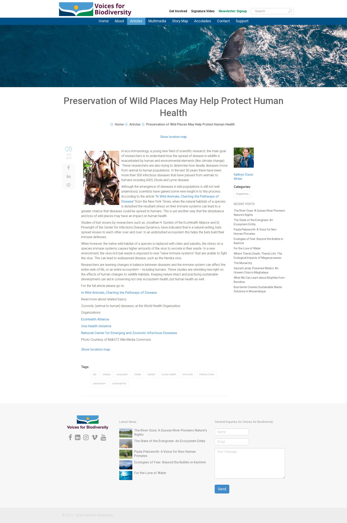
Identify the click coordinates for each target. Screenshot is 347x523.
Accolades (202, 21)
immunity (188, 374)
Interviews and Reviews (140, 25)
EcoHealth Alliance (95, 319)
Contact (223, 21)
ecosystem (122, 374)
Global (137, 374)
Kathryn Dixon (206, 374)
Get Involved (178, 11)
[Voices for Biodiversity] (87, 422)
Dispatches (242, 194)
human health (168, 374)
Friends (119, 25)
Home (104, 21)
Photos (153, 23)
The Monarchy (243, 263)
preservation (99, 383)
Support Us (243, 23)
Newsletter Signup (233, 11)
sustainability (119, 383)
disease (106, 374)
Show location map (173, 137)
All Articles (137, 23)
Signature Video (203, 11)
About (119, 21)
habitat (151, 374)
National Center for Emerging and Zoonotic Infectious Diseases (129, 333)
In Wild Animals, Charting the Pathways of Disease (119, 293)
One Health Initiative (96, 326)
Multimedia (157, 21)
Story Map (180, 21)
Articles (136, 21)
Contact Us (225, 23)
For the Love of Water (247, 248)
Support (242, 21)
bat (94, 374)
